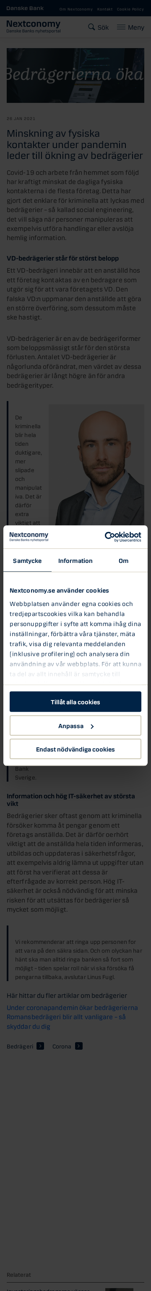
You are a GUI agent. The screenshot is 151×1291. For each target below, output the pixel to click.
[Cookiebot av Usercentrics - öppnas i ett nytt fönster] (106, 537)
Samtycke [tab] (27, 560)
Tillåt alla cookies (75, 701)
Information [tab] (75, 560)
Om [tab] (123, 560)
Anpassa (70, 725)
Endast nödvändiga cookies (75, 748)
